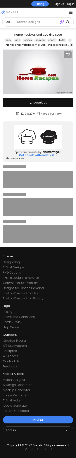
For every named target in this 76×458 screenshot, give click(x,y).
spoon (52, 40)
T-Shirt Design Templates (21, 278)
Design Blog (11, 262)
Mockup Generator (16, 390)
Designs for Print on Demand (23, 288)
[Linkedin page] (50, 449)
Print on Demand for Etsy (20, 293)
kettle (62, 40)
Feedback (10, 366)
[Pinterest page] (38, 449)
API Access (10, 356)
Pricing (7, 312)
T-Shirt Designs (13, 267)
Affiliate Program (15, 346)
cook (8, 40)
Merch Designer (14, 380)
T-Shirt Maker (12, 400)
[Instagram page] (26, 449)
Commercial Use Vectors (20, 283)
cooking (40, 40)
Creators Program (16, 340)
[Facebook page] (32, 449)
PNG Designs (12, 272)
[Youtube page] (44, 449)
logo (17, 40)
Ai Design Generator (17, 385)
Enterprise (10, 351)
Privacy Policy (12, 322)
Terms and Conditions (19, 317)
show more (13, 158)
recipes (28, 40)
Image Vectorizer (15, 395)
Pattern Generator (16, 411)
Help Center (11, 327)
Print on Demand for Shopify (23, 298)
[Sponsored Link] (38, 137)
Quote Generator (15, 405)
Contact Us (11, 361)
